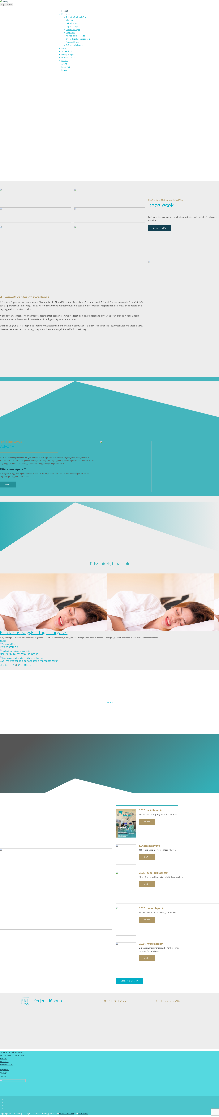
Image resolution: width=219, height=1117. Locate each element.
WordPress (83, 1113)
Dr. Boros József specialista (11, 1052)
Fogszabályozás (73, 42)
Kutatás (64, 60)
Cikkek (64, 48)
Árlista (64, 64)
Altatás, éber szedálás (75, 36)
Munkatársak (66, 51)
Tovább (8, 484)
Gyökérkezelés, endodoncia (78, 39)
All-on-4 (69, 20)
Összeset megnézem (129, 981)
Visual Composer (66, 1113)
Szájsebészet (71, 23)
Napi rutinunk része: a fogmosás (19, 654)
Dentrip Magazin (68, 54)
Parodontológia (73, 29)
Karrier (3, 1076)
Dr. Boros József (68, 57)
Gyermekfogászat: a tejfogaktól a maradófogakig (29, 661)
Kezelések (65, 14)
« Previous (4, 665)
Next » (28, 665)
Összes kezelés (159, 228)
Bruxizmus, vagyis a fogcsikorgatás (33, 633)
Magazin (3, 1073)
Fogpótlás (70, 32)
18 (24, 665)
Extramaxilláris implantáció (12, 1055)
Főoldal (64, 11)
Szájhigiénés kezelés (74, 45)
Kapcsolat (65, 67)
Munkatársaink (6, 1064)
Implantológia (72, 26)
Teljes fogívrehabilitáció (76, 17)
